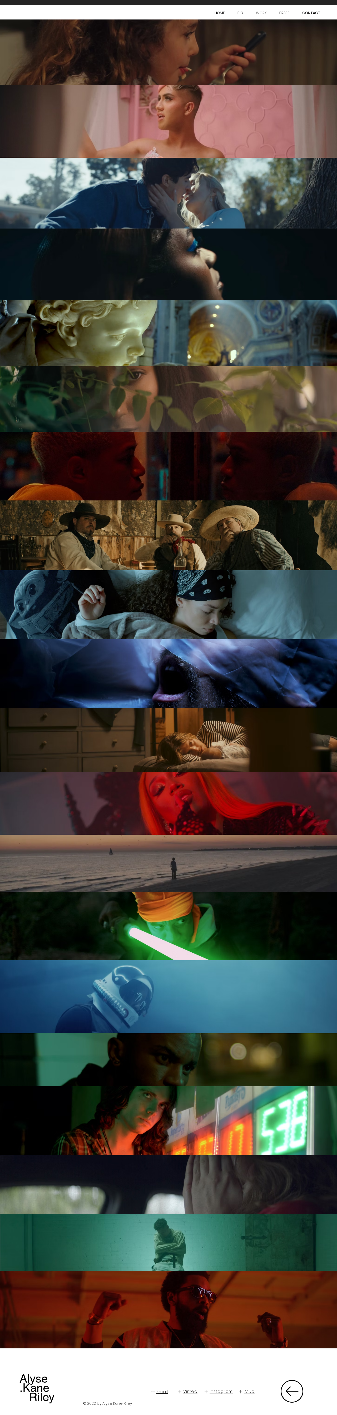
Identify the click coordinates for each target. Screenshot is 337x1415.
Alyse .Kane (34, 1383)
